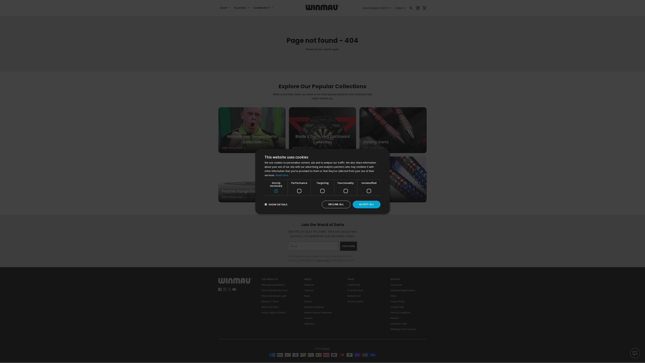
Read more (281, 175)
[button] (276, 204)
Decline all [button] (336, 204)
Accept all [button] (366, 204)
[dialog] (322, 181)
